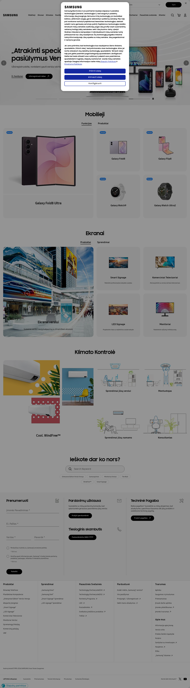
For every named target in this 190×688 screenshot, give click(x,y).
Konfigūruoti (95, 84)
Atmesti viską (95, 77)
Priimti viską (95, 71)
